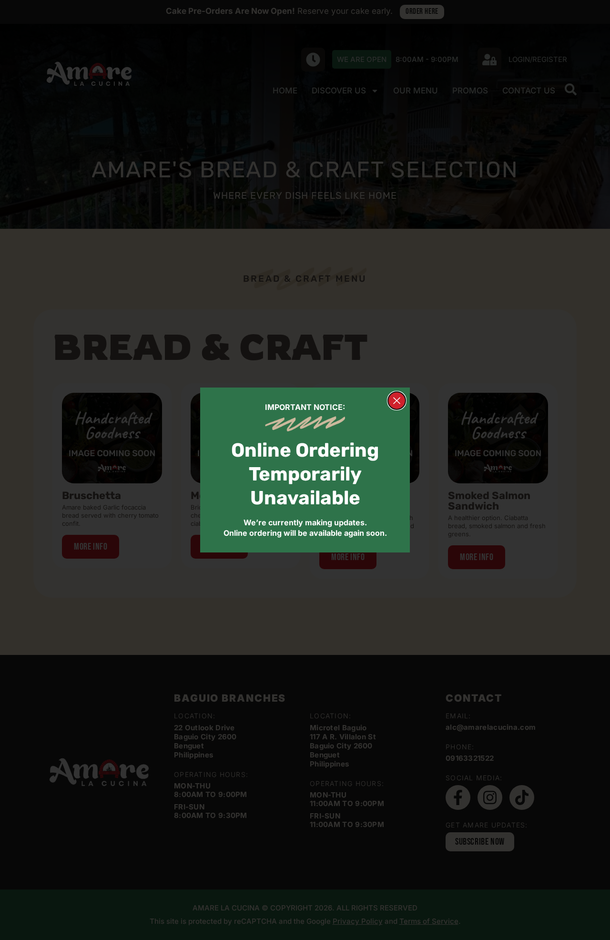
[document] (305, 470)
